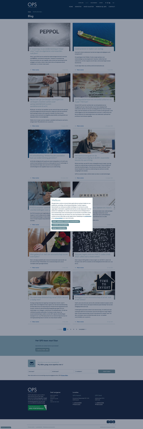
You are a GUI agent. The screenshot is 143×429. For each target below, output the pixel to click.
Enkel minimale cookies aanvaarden (66, 221)
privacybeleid (58, 218)
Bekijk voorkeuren (59, 228)
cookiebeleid (87, 216)
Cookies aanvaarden (60, 225)
